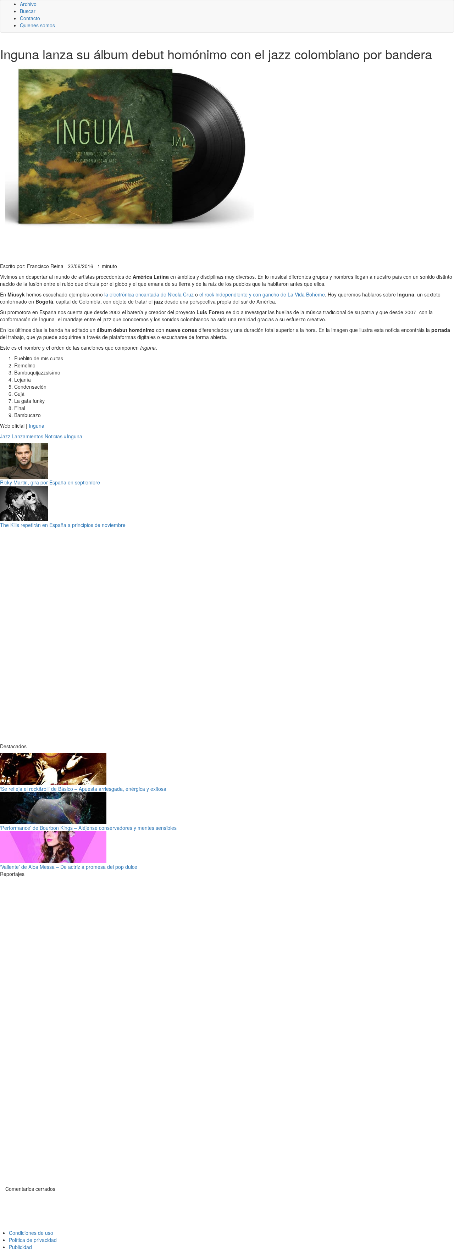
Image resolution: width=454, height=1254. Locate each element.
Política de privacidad (33, 1239)
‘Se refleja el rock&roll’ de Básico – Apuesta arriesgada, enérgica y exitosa (83, 788)
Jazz (5, 436)
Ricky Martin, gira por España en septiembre (50, 482)
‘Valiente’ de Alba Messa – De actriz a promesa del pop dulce (68, 866)
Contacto (30, 18)
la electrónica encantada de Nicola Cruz (149, 294)
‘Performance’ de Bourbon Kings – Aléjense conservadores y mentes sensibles (88, 827)
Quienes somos (37, 25)
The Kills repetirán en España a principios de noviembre (63, 524)
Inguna (36, 425)
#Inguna (73, 436)
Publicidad (20, 1246)
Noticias (53, 436)
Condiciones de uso (31, 1232)
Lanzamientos (27, 436)
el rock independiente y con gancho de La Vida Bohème (262, 294)
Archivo (28, 3)
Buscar (27, 11)
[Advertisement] (174, 245)
